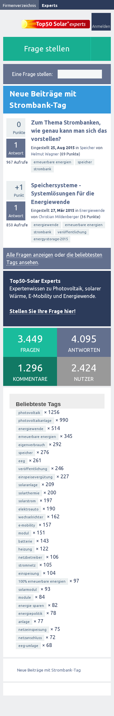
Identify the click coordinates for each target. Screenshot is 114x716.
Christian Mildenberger (59, 217)
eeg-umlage (28, 646)
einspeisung (28, 573)
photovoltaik (29, 413)
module (24, 597)
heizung (25, 549)
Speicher (87, 148)
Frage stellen (47, 48)
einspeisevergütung (35, 477)
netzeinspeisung (32, 630)
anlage (24, 622)
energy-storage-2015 (51, 239)
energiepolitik (30, 613)
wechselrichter (30, 517)
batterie (25, 541)
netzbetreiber (30, 557)
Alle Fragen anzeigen (29, 255)
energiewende (46, 225)
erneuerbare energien (52, 162)
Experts (50, 5)
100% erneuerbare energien (42, 581)
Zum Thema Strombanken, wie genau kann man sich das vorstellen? (69, 130)
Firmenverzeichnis (19, 5)
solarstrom (27, 501)
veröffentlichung (72, 232)
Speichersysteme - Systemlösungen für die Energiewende (62, 193)
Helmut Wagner (45, 154)
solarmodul (27, 589)
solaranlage (28, 485)
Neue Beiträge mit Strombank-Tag (49, 670)
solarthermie (29, 493)
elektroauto (28, 509)
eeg (21, 461)
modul (23, 533)
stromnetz (26, 565)
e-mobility (26, 525)
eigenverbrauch (31, 445)
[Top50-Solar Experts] (56, 20)
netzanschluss (30, 638)
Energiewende (92, 210)
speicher (85, 162)
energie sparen (31, 606)
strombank (42, 169)
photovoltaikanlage (35, 420)
